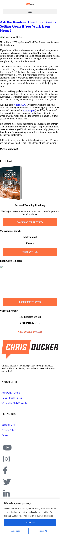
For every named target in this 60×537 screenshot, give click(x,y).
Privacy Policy (9, 430)
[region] (30, 518)
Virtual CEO (20, 104)
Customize (15, 531)
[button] (30, 11)
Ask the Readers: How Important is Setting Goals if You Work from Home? (28, 26)
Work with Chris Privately (14, 403)
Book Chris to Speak (12, 398)
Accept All (30, 522)
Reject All (43, 531)
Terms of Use (8, 424)
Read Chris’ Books (11, 392)
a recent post (29, 110)
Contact (5, 435)
